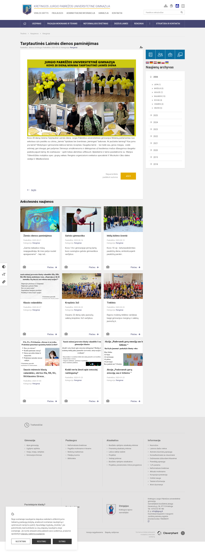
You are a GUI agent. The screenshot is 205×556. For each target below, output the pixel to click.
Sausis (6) (158, 108)
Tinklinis (111, 302)
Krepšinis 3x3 (72, 302)
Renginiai (46, 34)
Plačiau (50, 267)
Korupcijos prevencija (158, 475)
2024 (155, 122)
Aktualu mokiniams (157, 471)
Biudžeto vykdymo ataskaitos (120, 462)
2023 (155, 129)
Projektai (112, 455)
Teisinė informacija (157, 481)
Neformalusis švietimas (77, 445)
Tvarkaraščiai (36, 425)
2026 (155, 77)
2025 (155, 115)
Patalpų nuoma (74, 455)
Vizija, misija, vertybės (35, 452)
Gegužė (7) (158, 92)
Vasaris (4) (158, 104)
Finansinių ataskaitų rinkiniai (120, 448)
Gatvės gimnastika (75, 235)
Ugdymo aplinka (33, 448)
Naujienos (34, 34)
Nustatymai (21, 541)
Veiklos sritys (41, 13)
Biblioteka (72, 458)
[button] (166, 6)
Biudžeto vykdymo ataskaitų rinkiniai (123, 445)
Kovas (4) (158, 100)
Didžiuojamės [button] (121, 23)
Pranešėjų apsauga (157, 462)
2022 (155, 136)
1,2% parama (155, 465)
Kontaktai (117, 13)
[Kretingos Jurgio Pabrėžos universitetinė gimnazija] (27, 9)
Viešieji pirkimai (115, 458)
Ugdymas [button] (36, 23)
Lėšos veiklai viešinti (117, 452)
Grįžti (33, 190)
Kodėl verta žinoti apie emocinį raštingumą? (81, 371)
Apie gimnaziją (32, 445)
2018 (155, 164)
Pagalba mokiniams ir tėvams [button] (62, 23)
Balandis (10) (159, 96)
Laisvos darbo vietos (158, 448)
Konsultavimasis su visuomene (162, 455)
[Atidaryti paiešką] (182, 12)
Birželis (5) (158, 88)
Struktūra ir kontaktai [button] (168, 23)
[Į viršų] (183, 533)
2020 (155, 150)
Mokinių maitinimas (75, 452)
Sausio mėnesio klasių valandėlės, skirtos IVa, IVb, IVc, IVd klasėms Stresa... (39, 373)
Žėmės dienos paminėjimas (37, 235)
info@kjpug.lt (157, 511)
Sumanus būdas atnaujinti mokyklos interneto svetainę (145, 534)
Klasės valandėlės (32, 302)
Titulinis (23, 34)
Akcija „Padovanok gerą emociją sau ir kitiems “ (119, 371)
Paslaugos (57, 13)
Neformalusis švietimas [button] (95, 23)
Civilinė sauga (155, 478)
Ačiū (128, 176)
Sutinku (62, 541)
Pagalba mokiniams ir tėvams (79, 448)
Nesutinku (41, 541)
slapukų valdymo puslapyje (33, 534)
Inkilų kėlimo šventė (117, 235)
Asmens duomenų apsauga (161, 452)
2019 (155, 157)
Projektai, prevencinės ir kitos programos (125, 465)
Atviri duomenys (156, 485)
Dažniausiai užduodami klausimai (163, 458)
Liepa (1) (157, 85)
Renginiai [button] (139, 23)
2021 (155, 143)
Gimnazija (103, 13)
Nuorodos (154, 445)
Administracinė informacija (81, 13)
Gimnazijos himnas (34, 455)
